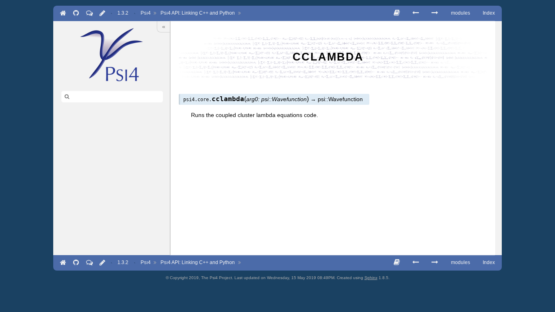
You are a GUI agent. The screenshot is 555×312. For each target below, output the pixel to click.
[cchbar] (416, 12)
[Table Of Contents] (397, 12)
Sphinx (370, 277)
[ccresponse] (435, 12)
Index (489, 13)
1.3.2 (122, 13)
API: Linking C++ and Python (197, 13)
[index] (112, 54)
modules (460, 13)
